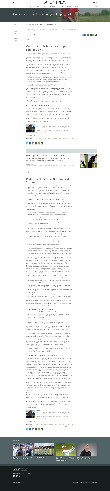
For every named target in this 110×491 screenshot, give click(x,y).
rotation (27, 166)
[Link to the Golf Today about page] (15, 2)
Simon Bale (28, 26)
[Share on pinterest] (91, 35)
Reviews (15, 42)
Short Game (33, 28)
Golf (42, 29)
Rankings (52, 6)
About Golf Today (75, 482)
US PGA (15, 40)
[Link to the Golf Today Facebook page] (93, 2)
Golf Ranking (16, 26)
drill (40, 29)
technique (35, 30)
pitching (70, 165)
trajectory (56, 166)
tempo (50, 166)
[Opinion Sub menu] (71, 6)
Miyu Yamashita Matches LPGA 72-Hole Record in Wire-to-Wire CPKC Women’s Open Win (65, 459)
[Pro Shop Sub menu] (63, 6)
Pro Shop (61, 6)
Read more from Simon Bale (41, 132)
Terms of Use (94, 482)
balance (33, 29)
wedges (59, 166)
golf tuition (62, 29)
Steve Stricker (39, 166)
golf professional (53, 29)
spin (35, 166)
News (38, 6)
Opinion (69, 6)
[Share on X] (83, 35)
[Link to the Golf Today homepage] (13, 2)
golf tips (57, 29)
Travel (31, 6)
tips (38, 30)
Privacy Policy (87, 482)
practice (71, 29)
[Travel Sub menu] (33, 6)
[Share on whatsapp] (93, 35)
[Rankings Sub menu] (55, 6)
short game (36, 140)
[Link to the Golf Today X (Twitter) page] (96, 2)
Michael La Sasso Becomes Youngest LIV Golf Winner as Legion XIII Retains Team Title (22, 459)
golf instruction (46, 29)
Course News (16, 35)
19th (31, 29)
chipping (37, 29)
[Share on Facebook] (85, 35)
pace (67, 165)
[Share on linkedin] (88, 35)
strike (32, 30)
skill (29, 30)
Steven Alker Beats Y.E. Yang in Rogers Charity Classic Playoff (85, 458)
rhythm (73, 165)
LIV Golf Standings (39, 457)
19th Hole (77, 6)
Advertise (82, 482)
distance (34, 165)
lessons (68, 29)
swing (43, 166)
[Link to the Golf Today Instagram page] (94, 2)
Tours (45, 6)
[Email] (96, 35)
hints (65, 29)
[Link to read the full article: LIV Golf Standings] (44, 449)
